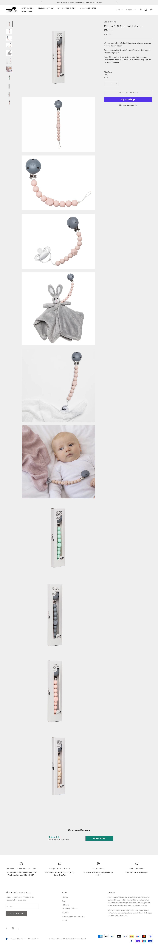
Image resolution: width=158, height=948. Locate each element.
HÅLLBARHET (28, 11)
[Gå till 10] (9, 94)
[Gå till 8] (9, 78)
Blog (63, 901)
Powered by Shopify (77, 939)
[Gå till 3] (9, 38)
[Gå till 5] (9, 52)
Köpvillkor (65, 913)
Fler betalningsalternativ (128, 105)
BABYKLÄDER (28, 8)
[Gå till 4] (9, 45)
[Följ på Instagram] (13, 928)
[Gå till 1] (9, 24)
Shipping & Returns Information (73, 916)
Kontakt (65, 920)
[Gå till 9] (9, 86)
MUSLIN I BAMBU (45, 8)
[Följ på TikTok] (19, 928)
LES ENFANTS (110, 22)
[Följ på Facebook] (7, 928)
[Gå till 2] (9, 31)
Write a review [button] (99, 838)
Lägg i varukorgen (128, 93)
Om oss (65, 897)
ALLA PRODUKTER (88, 8)
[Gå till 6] (9, 61)
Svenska (130, 10)
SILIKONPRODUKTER (67, 8)
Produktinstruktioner (69, 909)
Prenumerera (16, 914)
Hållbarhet (65, 905)
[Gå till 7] (9, 69)
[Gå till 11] (9, 103)
